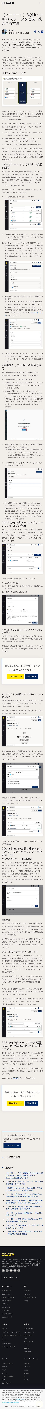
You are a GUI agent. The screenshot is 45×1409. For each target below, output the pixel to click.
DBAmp (26, 1301)
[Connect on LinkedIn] (42, 31)
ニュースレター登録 (7, 1376)
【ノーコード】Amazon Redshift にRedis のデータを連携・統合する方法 (24, 1232)
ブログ (4, 1370)
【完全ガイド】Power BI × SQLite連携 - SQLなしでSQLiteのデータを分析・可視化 (24, 1189)
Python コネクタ (7, 1301)
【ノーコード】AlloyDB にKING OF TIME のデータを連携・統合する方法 (24, 1182)
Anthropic (27, 1363)
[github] (14, 1270)
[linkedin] (3, 1270)
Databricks (27, 1367)
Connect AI (27, 1294)
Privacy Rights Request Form (10, 1402)
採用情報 (26, 1348)
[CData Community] (18, 1270)
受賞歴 (26, 1339)
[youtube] (11, 1270)
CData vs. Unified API (8, 1347)
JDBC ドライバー (7, 1294)
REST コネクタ (6, 1307)
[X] (7, 1270)
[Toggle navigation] (40, 3)
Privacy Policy (20, 1399)
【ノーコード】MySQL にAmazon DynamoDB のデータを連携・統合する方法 (24, 1207)
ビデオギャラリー (7, 1383)
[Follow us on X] (39, 31)
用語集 (4, 1380)
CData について (28, 1329)
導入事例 (15, 1078)
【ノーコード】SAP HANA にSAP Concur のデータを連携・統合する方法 (24, 1220)
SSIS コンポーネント (30, 1297)
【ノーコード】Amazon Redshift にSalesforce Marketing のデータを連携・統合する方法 (24, 1195)
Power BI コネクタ (7, 1314)
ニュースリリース (29, 1332)
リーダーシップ (28, 1342)
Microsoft (26, 1373)
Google (26, 1370)
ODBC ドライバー (7, 1291)
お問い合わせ (31, 676)
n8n (25, 1376)
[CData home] (10, 3)
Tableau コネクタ (7, 1317)
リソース (4, 1373)
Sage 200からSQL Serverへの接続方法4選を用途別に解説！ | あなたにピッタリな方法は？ (24, 1201)
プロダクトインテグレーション (11, 1332)
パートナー (5, 1340)
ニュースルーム (28, 1335)
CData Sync (27, 1291)
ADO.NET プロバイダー (8, 1297)
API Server (5, 1304)
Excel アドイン (6, 1310)
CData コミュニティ (8, 1363)
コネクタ (4, 1329)
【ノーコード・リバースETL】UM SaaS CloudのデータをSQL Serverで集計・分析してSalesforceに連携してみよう (24, 1175)
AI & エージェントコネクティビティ (11, 1336)
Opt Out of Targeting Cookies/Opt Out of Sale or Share (22, 1406)
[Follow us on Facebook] (35, 31)
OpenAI (26, 1380)
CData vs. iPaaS (6, 1343)
